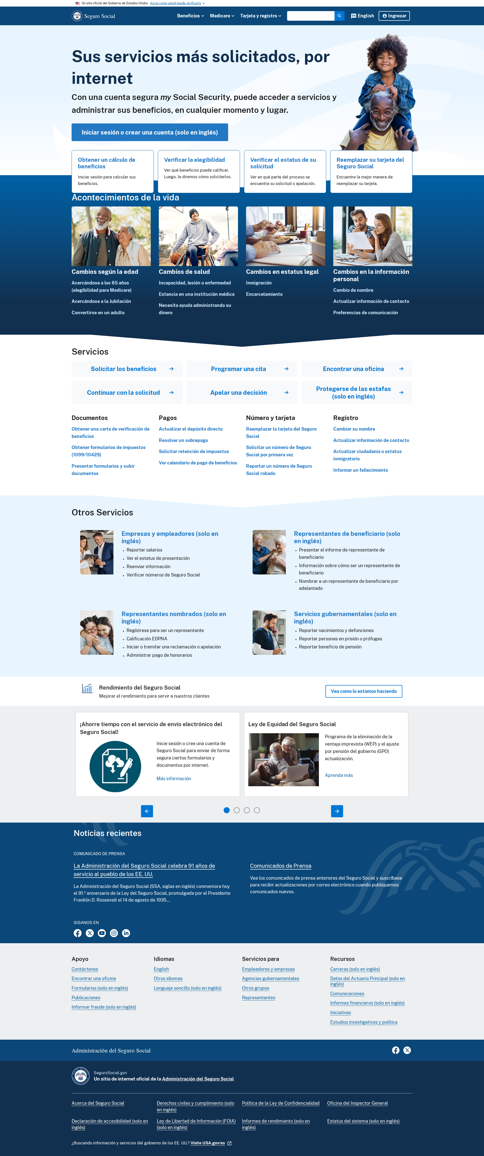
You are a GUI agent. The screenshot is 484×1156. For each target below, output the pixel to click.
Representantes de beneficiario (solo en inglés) (347, 537)
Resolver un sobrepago (183, 440)
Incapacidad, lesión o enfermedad (195, 282)
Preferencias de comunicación (365, 312)
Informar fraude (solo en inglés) (104, 1007)
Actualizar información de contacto (371, 301)
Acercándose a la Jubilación (101, 301)
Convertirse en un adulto (98, 312)
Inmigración (259, 282)
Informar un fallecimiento (360, 470)
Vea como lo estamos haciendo (364, 691)
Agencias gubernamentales (270, 978)
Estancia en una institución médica (196, 294)
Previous (147, 811)
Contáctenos (85, 969)
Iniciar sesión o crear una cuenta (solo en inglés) (150, 132)
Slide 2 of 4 (237, 810)
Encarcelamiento (264, 294)
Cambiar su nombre (354, 429)
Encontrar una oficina (94, 978)
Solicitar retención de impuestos (194, 451)
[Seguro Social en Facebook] (78, 933)
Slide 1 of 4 (227, 810)
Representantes (258, 997)
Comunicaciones (347, 993)
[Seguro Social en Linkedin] (126, 933)
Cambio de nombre (353, 290)
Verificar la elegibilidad (194, 159)
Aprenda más (339, 775)
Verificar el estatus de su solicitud (283, 163)
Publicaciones (86, 997)
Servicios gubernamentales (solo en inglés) (345, 617)
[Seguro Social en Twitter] (90, 933)
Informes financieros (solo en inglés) (367, 1003)
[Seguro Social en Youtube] (102, 933)
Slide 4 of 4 (257, 810)
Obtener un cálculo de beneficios (106, 163)
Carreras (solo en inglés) (355, 969)
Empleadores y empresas (268, 969)
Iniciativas (340, 1012)
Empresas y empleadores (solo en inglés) (170, 537)
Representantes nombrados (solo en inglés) (174, 617)
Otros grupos (255, 988)
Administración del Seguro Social (198, 1079)
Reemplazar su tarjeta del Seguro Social (370, 163)
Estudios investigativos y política (364, 1022)
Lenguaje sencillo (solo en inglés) (188, 988)
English (366, 15)
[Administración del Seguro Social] (81, 1076)
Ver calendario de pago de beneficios (198, 462)
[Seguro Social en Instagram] (114, 933)
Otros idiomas (168, 978)
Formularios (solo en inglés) (100, 988)
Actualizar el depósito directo (191, 429)
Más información (174, 778)
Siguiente (337, 811)
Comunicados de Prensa (280, 865)
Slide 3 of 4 (247, 810)
